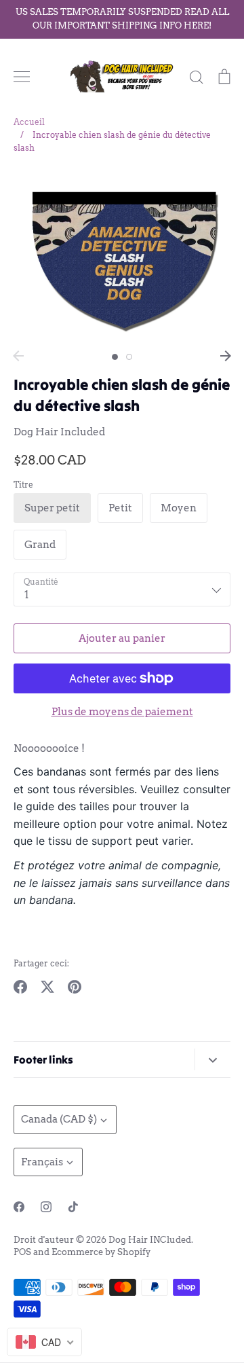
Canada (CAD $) (59, 1119)
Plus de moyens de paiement (122, 712)
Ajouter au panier (122, 638)
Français (42, 1162)
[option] (122, 256)
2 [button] (129, 357)
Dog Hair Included (59, 432)
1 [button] (115, 357)
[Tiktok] (73, 1206)
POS (22, 1252)
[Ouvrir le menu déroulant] (212, 1059)
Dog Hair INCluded (149, 1240)
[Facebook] (19, 1206)
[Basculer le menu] (22, 76)
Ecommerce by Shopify (101, 1252)
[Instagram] (46, 1206)
